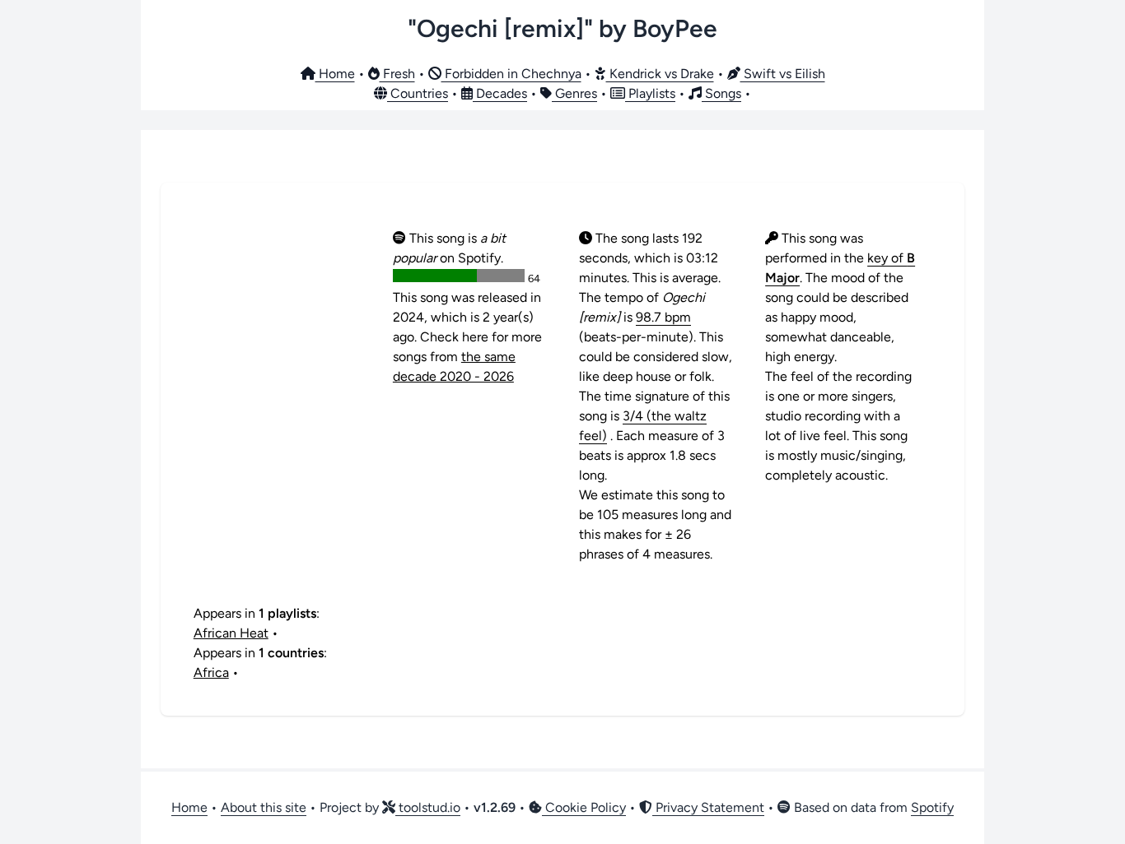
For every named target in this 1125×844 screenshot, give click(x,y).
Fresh (397, 73)
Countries (417, 93)
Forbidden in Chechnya (511, 73)
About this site (263, 807)
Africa (211, 672)
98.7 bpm (663, 317)
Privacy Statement (708, 807)
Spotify (932, 807)
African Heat (231, 633)
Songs (721, 93)
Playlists (650, 93)
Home (335, 73)
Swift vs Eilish (782, 73)
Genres (574, 93)
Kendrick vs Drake (660, 73)
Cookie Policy (584, 807)
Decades (500, 93)
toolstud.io (427, 807)
